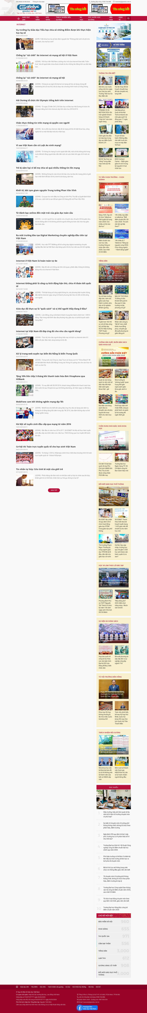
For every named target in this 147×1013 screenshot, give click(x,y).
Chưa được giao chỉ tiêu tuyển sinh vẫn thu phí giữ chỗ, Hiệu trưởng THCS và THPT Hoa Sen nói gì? (113, 278)
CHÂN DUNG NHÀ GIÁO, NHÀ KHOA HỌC (112, 427)
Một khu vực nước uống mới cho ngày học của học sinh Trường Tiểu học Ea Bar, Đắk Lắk (105, 91)
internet (21, 24)
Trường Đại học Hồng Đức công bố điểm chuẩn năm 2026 (115, 909)
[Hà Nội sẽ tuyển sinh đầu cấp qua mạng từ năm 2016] (24, 435)
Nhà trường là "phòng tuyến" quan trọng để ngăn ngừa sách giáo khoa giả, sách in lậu (122, 385)
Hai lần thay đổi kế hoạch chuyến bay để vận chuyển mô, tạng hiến (121, 90)
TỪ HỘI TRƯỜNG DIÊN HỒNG (110, 677)
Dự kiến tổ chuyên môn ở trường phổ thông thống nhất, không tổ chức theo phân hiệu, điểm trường (116, 825)
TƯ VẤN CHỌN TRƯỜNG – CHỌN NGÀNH (111, 178)
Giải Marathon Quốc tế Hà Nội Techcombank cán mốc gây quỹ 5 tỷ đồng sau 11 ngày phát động (121, 116)
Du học (81, 18)
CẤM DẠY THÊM (104, 943)
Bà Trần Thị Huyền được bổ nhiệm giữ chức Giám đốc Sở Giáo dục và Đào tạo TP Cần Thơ (113, 446)
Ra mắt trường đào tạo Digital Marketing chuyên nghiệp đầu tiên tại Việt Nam (52, 237)
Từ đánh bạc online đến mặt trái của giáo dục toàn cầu (44, 212)
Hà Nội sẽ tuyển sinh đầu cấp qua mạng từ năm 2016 (43, 424)
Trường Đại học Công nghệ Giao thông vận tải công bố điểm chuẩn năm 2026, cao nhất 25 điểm (117, 890)
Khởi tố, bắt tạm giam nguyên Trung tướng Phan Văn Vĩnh (46, 190)
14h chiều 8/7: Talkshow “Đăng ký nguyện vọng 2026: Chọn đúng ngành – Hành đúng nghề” (122, 245)
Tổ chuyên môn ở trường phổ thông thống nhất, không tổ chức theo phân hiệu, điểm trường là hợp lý (116, 878)
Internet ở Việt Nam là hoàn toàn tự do (36, 260)
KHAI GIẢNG (103, 929)
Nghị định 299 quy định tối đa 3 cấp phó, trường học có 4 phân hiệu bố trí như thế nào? (116, 836)
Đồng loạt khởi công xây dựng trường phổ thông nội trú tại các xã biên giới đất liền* (113, 638)
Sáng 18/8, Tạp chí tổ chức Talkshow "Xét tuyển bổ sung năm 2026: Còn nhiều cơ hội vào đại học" (105, 220)
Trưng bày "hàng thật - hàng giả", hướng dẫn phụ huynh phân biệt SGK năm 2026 (114, 362)
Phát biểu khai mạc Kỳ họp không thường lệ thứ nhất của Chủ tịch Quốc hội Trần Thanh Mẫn (112, 694)
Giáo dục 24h (26, 18)
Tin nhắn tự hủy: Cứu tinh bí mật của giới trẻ (39, 469)
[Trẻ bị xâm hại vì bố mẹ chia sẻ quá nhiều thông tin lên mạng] (24, 179)
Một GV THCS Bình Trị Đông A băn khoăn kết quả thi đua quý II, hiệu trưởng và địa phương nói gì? (121, 302)
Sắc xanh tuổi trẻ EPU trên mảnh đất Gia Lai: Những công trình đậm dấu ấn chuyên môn (113, 583)
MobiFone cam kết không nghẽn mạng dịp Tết (39, 401)
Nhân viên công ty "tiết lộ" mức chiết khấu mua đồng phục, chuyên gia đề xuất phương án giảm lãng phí (121, 327)
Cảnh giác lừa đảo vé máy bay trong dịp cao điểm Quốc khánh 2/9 (105, 139)
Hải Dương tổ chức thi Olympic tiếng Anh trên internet (44, 100)
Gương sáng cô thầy (107, 965)
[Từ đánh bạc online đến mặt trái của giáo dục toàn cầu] (24, 224)
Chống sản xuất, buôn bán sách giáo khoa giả (113, 343)
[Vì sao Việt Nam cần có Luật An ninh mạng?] (24, 156)
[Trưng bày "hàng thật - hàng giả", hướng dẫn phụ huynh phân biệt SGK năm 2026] (114, 357)
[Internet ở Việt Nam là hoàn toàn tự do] (24, 272)
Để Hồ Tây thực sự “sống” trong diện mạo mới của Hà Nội (105, 162)
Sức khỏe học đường (94, 18)
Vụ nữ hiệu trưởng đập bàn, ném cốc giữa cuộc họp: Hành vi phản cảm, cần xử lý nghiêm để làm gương (105, 302)
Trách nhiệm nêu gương (63, 18)
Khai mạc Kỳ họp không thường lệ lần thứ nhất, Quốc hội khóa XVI (105, 715)
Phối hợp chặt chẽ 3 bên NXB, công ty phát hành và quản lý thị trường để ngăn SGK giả (121, 410)
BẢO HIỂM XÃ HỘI (105, 921)
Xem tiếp (54, 490)
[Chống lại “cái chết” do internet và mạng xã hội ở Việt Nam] (24, 66)
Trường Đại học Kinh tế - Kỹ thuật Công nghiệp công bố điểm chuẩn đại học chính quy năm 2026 (117, 847)
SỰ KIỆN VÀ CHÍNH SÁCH (108, 621)
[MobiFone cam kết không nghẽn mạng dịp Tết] (24, 412)
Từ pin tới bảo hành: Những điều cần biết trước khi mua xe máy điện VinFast (121, 140)
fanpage (87, 1008)
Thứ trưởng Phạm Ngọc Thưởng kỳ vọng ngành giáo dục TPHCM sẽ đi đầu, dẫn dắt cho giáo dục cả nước (105, 551)
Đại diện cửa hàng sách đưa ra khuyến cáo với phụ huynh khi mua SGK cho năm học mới (105, 411)
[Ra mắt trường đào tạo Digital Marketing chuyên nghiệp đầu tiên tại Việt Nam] (24, 249)
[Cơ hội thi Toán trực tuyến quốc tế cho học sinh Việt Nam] (24, 458)
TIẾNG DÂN (103, 261)
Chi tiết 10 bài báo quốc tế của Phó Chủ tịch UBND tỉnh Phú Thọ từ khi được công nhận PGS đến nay (105, 469)
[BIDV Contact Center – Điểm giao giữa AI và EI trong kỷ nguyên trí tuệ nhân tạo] (122, 152)
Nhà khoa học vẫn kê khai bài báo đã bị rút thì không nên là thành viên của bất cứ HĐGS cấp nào (105, 773)
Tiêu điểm (38, 18)
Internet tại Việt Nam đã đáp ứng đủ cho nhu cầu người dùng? (48, 331)
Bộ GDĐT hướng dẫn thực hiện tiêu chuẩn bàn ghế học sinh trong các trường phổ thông (113, 501)
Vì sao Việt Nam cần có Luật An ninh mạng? (38, 145)
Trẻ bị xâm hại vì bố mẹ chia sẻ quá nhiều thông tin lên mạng (48, 167)
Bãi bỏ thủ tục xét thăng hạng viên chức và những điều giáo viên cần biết (116, 869)
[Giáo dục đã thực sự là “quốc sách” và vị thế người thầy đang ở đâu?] (24, 320)
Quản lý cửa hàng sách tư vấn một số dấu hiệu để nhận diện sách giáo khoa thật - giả (105, 384)
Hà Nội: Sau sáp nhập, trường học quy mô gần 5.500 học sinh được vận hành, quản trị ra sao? (121, 551)
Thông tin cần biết (107, 73)
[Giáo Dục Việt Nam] (29, 9)
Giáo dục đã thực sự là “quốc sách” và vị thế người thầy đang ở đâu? (51, 308)
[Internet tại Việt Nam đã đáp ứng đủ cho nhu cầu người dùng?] (24, 342)
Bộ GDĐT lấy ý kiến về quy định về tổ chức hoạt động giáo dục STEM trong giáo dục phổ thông (105, 525)
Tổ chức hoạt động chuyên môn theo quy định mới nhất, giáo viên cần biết (116, 900)
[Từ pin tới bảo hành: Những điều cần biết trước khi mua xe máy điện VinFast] (122, 129)
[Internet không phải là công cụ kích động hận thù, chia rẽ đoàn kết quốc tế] (24, 297)
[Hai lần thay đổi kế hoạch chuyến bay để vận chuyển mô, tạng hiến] (122, 80)
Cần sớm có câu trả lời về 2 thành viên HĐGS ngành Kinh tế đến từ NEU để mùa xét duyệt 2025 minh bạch (114, 750)
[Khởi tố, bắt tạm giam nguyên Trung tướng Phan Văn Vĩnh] (24, 201)
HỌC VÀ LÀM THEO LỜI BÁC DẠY (111, 565)
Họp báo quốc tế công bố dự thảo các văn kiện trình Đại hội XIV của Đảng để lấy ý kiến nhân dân (105, 662)
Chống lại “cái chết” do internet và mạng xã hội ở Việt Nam (46, 55)
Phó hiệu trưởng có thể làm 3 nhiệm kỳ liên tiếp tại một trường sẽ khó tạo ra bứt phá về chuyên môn (116, 859)
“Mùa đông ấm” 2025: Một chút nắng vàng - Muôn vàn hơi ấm (121, 604)
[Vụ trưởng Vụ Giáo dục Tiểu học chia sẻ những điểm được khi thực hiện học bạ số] (24, 44)
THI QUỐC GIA (103, 936)
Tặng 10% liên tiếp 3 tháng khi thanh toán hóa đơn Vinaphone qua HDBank (50, 378)
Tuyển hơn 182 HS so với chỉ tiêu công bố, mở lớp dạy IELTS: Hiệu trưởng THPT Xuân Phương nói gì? (105, 327)
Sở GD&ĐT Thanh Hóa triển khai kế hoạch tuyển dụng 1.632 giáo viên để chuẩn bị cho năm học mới (121, 525)
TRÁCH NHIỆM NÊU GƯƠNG (109, 732)
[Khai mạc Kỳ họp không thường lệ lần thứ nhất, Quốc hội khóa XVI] (106, 705)
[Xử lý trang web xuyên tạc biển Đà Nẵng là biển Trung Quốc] (24, 365)
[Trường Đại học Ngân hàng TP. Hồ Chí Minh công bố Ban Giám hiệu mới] (122, 457)
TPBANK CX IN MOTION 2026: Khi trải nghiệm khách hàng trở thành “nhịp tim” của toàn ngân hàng (105, 116)
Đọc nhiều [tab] (113, 787)
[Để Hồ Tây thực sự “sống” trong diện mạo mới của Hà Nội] (106, 152)
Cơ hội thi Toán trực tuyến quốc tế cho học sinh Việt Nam (46, 446)
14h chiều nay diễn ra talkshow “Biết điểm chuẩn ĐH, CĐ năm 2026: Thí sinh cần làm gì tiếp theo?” (121, 220)
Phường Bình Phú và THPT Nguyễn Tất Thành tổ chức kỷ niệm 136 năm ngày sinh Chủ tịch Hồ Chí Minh (105, 606)
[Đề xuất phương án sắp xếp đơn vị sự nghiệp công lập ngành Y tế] (122, 650)
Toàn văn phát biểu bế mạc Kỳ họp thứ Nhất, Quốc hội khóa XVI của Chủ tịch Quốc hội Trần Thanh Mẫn (121, 718)
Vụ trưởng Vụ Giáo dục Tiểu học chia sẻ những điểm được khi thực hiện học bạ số (53, 31)
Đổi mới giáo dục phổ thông (111, 484)
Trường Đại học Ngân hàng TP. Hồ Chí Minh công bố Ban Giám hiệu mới (121, 467)
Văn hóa (111, 18)
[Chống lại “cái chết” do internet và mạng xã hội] (24, 89)
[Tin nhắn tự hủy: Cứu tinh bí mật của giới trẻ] (24, 480)
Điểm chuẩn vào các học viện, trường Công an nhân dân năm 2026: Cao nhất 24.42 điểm (104, 246)
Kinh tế (121, 18)
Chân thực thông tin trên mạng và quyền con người (43, 122)
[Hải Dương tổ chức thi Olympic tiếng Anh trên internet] (24, 111)
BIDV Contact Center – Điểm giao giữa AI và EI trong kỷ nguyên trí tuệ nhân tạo (121, 163)
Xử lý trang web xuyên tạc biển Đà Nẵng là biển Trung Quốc (47, 353)
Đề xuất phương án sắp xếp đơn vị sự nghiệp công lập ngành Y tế (121, 660)
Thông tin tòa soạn (38, 2)
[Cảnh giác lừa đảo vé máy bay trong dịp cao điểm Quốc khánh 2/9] (106, 129)
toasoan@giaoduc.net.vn (123, 2)
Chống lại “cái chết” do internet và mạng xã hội (40, 77)
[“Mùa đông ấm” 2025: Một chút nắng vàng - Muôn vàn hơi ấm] (122, 594)
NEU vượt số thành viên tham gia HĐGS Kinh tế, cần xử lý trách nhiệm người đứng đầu (121, 772)
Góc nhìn (48, 18)
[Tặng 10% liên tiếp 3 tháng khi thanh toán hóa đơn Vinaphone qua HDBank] (24, 390)
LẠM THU (102, 958)
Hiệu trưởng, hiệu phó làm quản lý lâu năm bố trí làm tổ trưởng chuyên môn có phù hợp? (116, 814)
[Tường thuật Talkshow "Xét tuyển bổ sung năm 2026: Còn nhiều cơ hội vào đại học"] (114, 192)
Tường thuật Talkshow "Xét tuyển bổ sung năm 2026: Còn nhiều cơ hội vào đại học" (113, 197)
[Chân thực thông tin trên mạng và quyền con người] (24, 134)
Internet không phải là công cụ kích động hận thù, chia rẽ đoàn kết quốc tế (53, 285)
